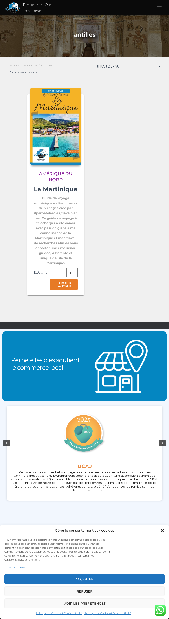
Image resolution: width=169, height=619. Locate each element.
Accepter (84, 579)
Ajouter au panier (64, 284)
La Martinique (55, 189)
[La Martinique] (55, 126)
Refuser (85, 591)
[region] (84, 443)
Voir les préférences (85, 603)
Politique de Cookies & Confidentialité (59, 613)
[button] (162, 531)
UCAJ (84, 466)
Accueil (13, 65)
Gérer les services (17, 567)
